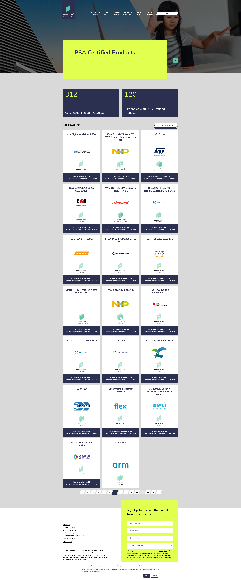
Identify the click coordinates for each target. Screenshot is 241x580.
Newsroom (66, 524)
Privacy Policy (163, 551)
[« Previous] (82, 492)
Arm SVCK (120, 442)
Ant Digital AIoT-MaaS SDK (81, 134)
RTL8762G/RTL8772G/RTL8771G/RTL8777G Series (159, 189)
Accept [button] (146, 575)
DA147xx (120, 340)
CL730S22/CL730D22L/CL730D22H (81, 189)
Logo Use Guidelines (70, 530)
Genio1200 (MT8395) (81, 238)
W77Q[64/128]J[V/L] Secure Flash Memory (120, 189)
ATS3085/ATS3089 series (159, 340)
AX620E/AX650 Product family (81, 444)
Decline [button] (155, 575)
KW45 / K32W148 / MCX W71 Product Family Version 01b (120, 137)
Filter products (166, 125)
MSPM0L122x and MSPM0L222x (159, 291)
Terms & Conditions (69, 539)
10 (137, 492)
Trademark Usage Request (71, 533)
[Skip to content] (175, 60)
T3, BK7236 (82, 388)
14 (148, 492)
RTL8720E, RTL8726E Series (81, 340)
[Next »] (158, 492)
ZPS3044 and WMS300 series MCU (120, 240)
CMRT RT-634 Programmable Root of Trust (81, 291)
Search (167, 13)
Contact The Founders (70, 527)
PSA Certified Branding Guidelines (74, 536)
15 (153, 492)
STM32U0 (159, 134)
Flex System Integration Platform (120, 390)
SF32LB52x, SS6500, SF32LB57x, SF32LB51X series (159, 391)
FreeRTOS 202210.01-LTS (159, 238)
